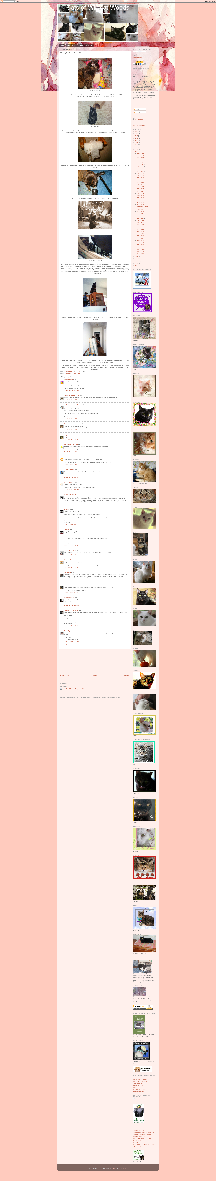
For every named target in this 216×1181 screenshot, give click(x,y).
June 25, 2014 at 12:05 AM (71, 605)
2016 (136, 147)
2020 (136, 138)
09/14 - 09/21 (140, 184)
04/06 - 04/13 (140, 225)
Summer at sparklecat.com (71, 395)
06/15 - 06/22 (140, 209)
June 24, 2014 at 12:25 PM (71, 489)
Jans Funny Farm (69, 469)
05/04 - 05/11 (140, 218)
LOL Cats (135, 1142)
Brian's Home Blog (69, 550)
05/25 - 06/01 (140, 213)
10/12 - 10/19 (140, 175)
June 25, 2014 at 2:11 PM (71, 625)
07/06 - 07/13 (140, 202)
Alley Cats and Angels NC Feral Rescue (143, 1132)
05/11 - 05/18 (140, 216)
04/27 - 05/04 (140, 220)
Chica (66, 373)
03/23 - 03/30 (140, 229)
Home (62, 45)
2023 (136, 133)
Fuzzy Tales (67, 457)
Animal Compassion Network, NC (142, 1134)
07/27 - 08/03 (140, 200)
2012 (136, 258)
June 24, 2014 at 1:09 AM (71, 399)
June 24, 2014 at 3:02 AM (71, 418)
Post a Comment (67, 645)
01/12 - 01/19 (140, 251)
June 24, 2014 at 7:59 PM (71, 567)
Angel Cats (89, 45)
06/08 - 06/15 (140, 211)
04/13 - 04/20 (140, 222)
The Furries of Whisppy (71, 444)
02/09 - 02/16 (140, 242)
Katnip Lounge (68, 379)
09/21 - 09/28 (140, 182)
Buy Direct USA (137, 1087)
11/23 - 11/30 (140, 162)
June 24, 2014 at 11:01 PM (71, 592)
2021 (136, 136)
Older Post (126, 676)
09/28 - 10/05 (140, 180)
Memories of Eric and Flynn (72, 424)
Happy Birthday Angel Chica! (143, 206)
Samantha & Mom (69, 597)
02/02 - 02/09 (140, 245)
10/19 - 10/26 (140, 173)
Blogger (124, 1168)
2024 (136, 131)
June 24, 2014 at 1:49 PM (71, 504)
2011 (136, 261)
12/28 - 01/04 (140, 153)
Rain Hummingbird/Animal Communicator (144, 1144)
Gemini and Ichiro (69, 482)
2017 (136, 144)
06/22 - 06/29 (140, 204)
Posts (137, 109)
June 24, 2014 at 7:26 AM (71, 439)
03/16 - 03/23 (140, 231)
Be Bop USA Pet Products (140, 1081)
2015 (136, 149)
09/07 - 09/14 (140, 186)
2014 (136, 151)
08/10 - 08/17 (140, 195)
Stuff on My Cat (137, 1146)
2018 (136, 142)
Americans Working (138, 1091)
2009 (136, 265)
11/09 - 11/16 (140, 166)
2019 (136, 140)
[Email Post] (84, 371)
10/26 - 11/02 (140, 171)
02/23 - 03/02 (140, 238)
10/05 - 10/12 (140, 178)
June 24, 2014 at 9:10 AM (71, 477)
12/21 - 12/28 (140, 155)
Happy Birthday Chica (74, 373)
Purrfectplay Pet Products (140, 1079)
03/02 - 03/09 (140, 236)
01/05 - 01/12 (140, 253)
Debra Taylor (67, 631)
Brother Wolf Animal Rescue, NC (142, 1138)
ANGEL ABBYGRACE (70, 495)
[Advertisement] (95, 661)
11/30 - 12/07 (140, 160)
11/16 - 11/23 (140, 164)
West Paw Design (138, 1085)
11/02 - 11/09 (140, 169)
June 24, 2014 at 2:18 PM (71, 524)
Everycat (66, 509)
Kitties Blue (67, 572)
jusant (113, 1168)
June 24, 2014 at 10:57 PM (71, 580)
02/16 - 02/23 (140, 240)
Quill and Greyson (69, 559)
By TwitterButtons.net (139, 125)
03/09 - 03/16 (140, 233)
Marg (65, 435)
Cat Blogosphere (137, 1140)
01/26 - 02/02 (140, 247)
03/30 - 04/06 (140, 227)
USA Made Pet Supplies (139, 1089)
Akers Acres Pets (137, 1083)
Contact (81, 45)
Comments (138, 112)
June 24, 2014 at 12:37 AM (71, 390)
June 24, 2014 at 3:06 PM (71, 554)
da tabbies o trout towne (71, 610)
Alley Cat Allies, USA (138, 1130)
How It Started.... (71, 45)
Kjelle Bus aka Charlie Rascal (72, 405)
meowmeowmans (69, 585)
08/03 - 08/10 (140, 198)
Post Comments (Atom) (74, 679)
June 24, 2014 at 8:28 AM (71, 464)
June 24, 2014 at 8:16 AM (71, 452)
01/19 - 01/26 (140, 249)
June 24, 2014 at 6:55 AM (71, 429)
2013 (136, 256)
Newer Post (64, 676)
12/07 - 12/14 (140, 158)
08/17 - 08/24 (140, 193)
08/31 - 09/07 (140, 189)
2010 (136, 263)
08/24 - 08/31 (140, 191)
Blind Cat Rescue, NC (139, 1136)
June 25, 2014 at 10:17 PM (71, 641)
